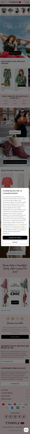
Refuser (15, 242)
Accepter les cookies (15, 237)
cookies (17, 224)
